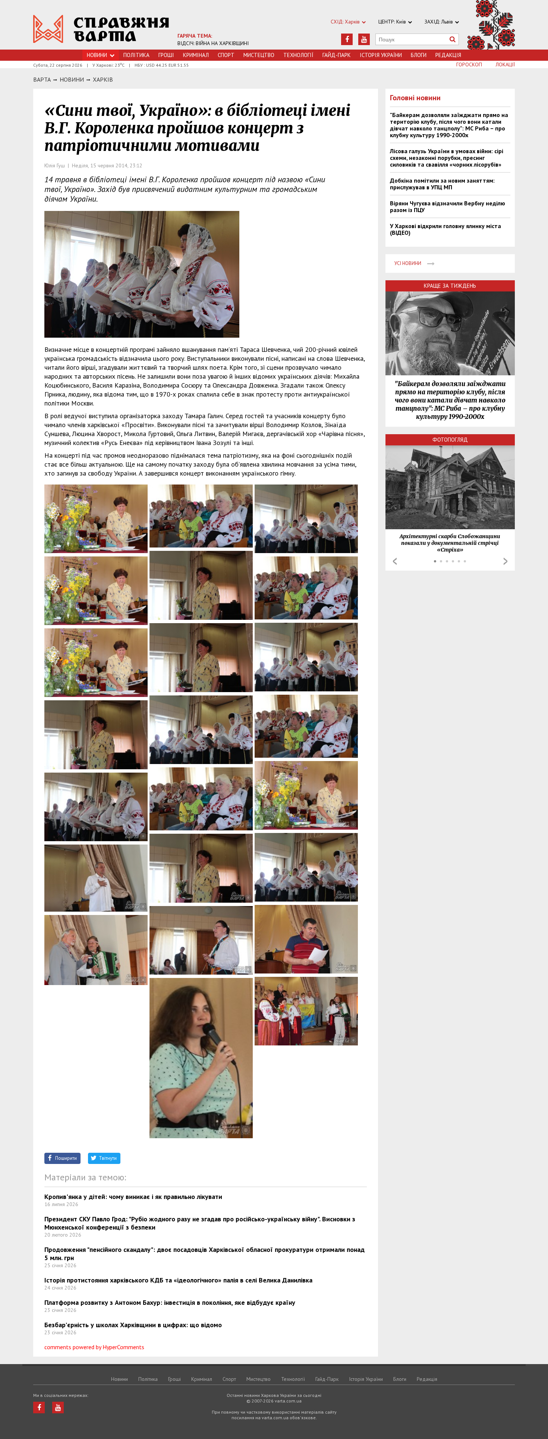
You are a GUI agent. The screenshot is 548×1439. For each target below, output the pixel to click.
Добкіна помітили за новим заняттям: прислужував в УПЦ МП (442, 184)
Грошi (166, 55)
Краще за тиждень (450, 285)
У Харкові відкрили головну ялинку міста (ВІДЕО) (445, 229)
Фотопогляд (450, 439)
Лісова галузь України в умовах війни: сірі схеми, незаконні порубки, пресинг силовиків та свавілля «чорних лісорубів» (446, 157)
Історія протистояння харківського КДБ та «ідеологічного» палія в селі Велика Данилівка (178, 1280)
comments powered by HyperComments (94, 1347)
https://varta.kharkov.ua (101, 29)
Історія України (381, 55)
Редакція (448, 55)
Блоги (418, 55)
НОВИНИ (72, 79)
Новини (97, 55)
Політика (136, 55)
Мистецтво (258, 55)
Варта (42, 79)
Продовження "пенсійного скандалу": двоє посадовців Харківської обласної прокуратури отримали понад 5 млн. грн (204, 1253)
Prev (395, 561)
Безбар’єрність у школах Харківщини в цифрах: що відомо (133, 1324)
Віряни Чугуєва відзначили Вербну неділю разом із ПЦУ (447, 206)
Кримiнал (196, 55)
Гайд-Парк (336, 55)
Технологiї (298, 55)
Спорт (226, 55)
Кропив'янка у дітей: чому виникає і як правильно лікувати (133, 1196)
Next (505, 561)
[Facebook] (347, 39)
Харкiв (103, 79)
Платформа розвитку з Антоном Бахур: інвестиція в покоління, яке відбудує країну (169, 1302)
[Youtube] (364, 39)
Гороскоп (469, 64)
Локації (505, 64)
